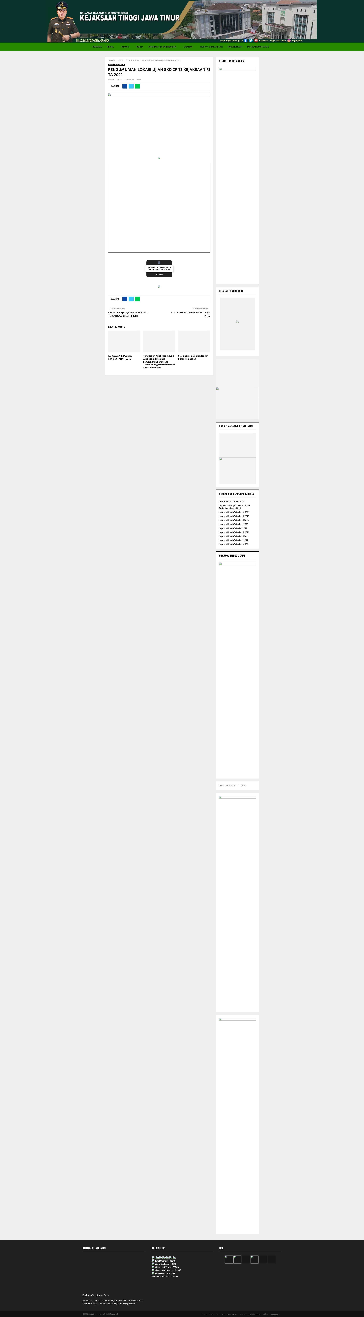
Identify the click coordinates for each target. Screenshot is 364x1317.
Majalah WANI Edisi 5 (258, 47)
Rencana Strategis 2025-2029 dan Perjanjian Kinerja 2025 (234, 506)
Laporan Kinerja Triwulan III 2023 (234, 516)
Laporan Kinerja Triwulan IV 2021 (234, 544)
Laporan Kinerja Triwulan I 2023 (233, 524)
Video (265, 1314)
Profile (211, 1314)
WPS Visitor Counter (170, 1277)
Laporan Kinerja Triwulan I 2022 (233, 540)
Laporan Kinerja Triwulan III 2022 (234, 532)
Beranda (97, 47)
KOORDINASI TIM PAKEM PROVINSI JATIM (190, 314)
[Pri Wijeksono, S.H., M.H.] (238, 347)
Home (204, 1314)
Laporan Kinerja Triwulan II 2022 (234, 536)
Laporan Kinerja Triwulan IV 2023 (234, 512)
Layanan (188, 47)
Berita (139, 47)
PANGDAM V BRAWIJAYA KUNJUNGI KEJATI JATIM (120, 357)
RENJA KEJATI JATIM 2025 (231, 501)
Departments (232, 1314)
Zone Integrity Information (250, 1314)
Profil (110, 47)
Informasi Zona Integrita (162, 47)
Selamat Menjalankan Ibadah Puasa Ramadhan (193, 357)
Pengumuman (119, 64)
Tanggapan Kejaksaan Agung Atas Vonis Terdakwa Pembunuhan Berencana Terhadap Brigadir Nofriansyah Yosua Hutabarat (159, 362)
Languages (274, 1314)
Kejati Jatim (116, 79)
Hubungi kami (235, 47)
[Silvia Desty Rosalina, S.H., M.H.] (229, 347)
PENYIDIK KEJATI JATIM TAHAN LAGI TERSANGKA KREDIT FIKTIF (128, 314)
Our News (220, 1314)
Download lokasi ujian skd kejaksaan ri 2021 (159, 268)
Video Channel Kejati (211, 47)
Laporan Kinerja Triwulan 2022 (233, 528)
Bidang (125, 47)
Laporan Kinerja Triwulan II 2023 (234, 520)
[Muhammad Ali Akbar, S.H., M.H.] (247, 347)
